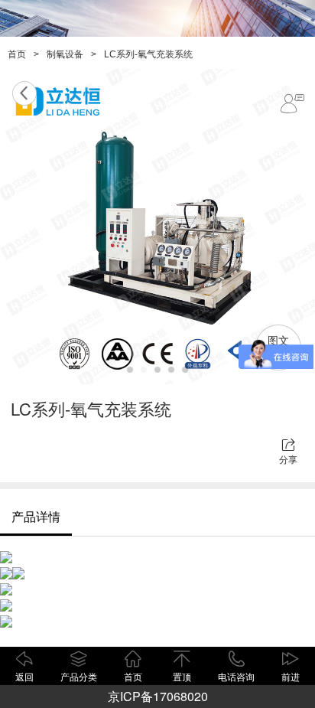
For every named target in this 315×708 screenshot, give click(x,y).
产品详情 (35, 516)
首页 (17, 54)
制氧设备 (65, 54)
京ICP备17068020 (158, 696)
